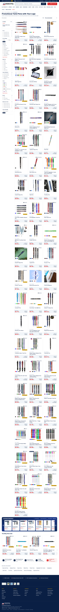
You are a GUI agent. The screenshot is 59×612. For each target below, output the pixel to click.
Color (7, 80)
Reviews (49, 595)
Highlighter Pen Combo (40, 568)
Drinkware (4, 592)
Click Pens (5, 570)
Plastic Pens (32, 568)
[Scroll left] (3, 525)
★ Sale (13, 9)
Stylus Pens (19, 568)
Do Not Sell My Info (21, 609)
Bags (3, 593)
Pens (12, 12)
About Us (26, 590)
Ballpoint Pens (12, 568)
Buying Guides (50, 590)
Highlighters (49, 568)
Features (53, 0)
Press (26, 593)
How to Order (15, 593)
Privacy (37, 595)
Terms (11, 609)
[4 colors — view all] (32, 32)
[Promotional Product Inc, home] (8, 4)
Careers (26, 592)
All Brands (4, 596)
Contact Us (15, 590)
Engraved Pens (36, 570)
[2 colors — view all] (45, 32)
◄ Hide (11, 21)
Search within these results (6, 25)
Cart (56, 0)
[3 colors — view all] (46, 100)
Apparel (3, 590)
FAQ (37, 590)
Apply (4, 41)
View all (54, 518)
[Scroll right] (55, 525)
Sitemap (31, 609)
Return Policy (38, 593)
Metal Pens (26, 568)
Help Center (15, 592)
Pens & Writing (7, 12)
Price (7, 30)
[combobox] (28, 4)
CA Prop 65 (27, 609)
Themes (46, 0)
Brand (7, 95)
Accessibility (15, 609)
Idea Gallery (50, 592)
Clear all (4, 23)
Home (3, 12)
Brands (50, 0)
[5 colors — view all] (18, 100)
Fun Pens (10, 570)
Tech (3, 595)
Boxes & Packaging (28, 570)
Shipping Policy (39, 592)
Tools (3, 9)
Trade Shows (8, 9)
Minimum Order (7, 101)
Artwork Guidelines (16, 595)
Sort (43, 17)
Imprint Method (7, 72)
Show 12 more (5, 57)
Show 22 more (5, 93)
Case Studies (50, 593)
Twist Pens (15, 12)
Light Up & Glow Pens (18, 570)
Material (7, 59)
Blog (25, 595)
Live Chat (41, 0)
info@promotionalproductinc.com (14, 607)
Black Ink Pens (5, 568)
